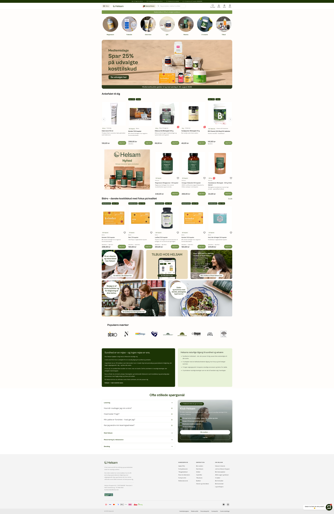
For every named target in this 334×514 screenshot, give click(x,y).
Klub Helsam (199, 469)
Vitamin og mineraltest (202, 484)
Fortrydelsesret (183, 469)
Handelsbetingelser (184, 511)
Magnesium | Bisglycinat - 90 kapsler (166, 183)
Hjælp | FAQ (181, 466)
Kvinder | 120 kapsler (134, 131)
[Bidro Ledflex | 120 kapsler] (167, 218)
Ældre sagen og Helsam (222, 475)
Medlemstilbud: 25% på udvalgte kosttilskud (167, 12)
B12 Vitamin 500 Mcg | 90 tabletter (219, 131)
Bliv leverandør (219, 484)
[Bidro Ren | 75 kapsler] (140, 218)
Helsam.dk (111, 511)
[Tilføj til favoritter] (178, 178)
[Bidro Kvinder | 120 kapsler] (114, 218)
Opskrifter (199, 475)
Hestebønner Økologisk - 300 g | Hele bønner (220, 184)
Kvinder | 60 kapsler (188, 237)
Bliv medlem (205, 432)
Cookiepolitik (214, 511)
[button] (230, 6)
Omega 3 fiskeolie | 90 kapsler (191, 183)
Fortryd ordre (182, 478)
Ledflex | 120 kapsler (161, 237)
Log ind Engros (219, 486)
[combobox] (171, 6)
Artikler (198, 472)
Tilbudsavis (199, 478)
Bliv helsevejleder (220, 472)
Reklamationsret (183, 481)
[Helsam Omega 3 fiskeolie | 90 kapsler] (194, 164)
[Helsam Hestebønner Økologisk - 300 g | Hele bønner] (220, 164)
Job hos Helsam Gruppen (222, 469)
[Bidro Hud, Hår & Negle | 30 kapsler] (220, 218)
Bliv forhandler (219, 481)
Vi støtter (217, 478)
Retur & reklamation (184, 475)
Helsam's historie (220, 466)
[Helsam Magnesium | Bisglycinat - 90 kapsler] (167, 164)
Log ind (205, 437)
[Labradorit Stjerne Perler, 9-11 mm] (114, 113)
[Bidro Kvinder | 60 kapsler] (194, 218)
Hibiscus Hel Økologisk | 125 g (164, 131)
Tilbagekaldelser (183, 472)
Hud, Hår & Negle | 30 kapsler (217, 237)
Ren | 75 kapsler (133, 237)
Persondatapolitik (204, 511)
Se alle (230, 198)
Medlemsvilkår (194, 511)
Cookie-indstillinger (225, 511)
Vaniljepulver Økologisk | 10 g (190, 131)
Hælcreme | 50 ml (107, 131)
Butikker (198, 481)
